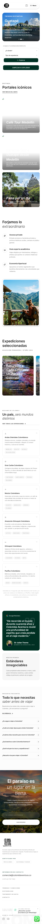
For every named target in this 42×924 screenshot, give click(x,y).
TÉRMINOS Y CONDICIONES (11, 888)
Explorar (22, 60)
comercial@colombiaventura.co (16, 875)
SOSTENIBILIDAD (7, 891)
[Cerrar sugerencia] (38, 909)
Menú (34, 5)
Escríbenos (6, 713)
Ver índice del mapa (9, 92)
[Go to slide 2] (21, 39)
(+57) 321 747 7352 (8, 879)
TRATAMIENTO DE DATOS (10, 894)
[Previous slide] (6, 27)
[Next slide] (36, 27)
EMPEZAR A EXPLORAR (21, 68)
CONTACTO (6, 897)
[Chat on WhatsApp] (37, 919)
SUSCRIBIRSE (21, 822)
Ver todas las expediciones (13, 423)
